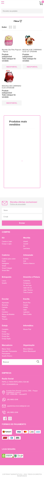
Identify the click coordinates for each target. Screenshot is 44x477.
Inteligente (5, 263)
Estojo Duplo (6, 339)
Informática (28, 326)
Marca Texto (6, 349)
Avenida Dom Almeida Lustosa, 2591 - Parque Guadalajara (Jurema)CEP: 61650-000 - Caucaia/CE (22, 392)
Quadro (4, 283)
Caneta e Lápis (7, 241)
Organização (28, 345)
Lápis (25, 310)
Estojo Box (5, 336)
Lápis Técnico (28, 290)
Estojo (5, 326)
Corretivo (5, 312)
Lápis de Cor (27, 288)
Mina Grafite (27, 314)
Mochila (26, 238)
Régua (4, 317)
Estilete (25, 259)
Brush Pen (26, 303)
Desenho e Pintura (31, 277)
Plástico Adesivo (29, 263)
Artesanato (28, 255)
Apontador (5, 303)
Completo (5, 329)
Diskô (4, 261)
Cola (3, 310)
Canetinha (26, 281)
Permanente (6, 353)
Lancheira (26, 248)
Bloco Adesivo (28, 349)
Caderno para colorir (8, 259)
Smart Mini (5, 270)
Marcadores (7, 345)
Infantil (25, 241)
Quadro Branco (7, 356)
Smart (4, 266)
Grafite (25, 307)
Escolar (5, 299)
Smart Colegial (7, 268)
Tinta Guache (27, 292)
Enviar (22, 223)
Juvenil (25, 244)
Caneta (25, 305)
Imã (24, 261)
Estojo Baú (5, 334)
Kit (3, 238)
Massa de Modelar (8, 314)
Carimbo (5, 307)
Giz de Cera (27, 285)
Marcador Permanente (9, 351)
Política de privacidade (18, 204)
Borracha (5, 305)
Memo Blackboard (29, 351)
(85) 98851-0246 (12, 399)
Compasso (27, 283)
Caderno (6, 255)
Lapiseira (26, 312)
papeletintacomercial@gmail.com (18, 406)
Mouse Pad (27, 329)
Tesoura (4, 319)
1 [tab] (22, 161)
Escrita (26, 299)
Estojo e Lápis (7, 244)
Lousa (4, 281)
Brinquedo (6, 277)
